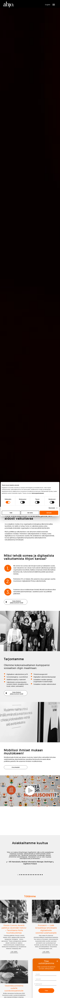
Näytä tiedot (52, 508)
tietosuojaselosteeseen (38, 493)
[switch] (22, 502)
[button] (57, 961)
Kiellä (11, 513)
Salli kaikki (48, 513)
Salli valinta (30, 513)
